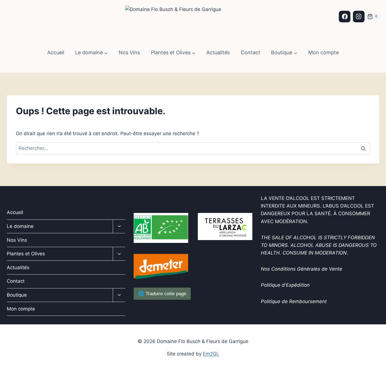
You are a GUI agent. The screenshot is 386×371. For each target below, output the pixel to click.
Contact (250, 52)
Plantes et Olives (26, 253)
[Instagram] (359, 16)
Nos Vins (129, 52)
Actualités (218, 52)
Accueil (55, 52)
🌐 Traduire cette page (162, 293)
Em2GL (211, 354)
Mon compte (323, 52)
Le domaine (20, 226)
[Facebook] (344, 16)
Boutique (17, 295)
